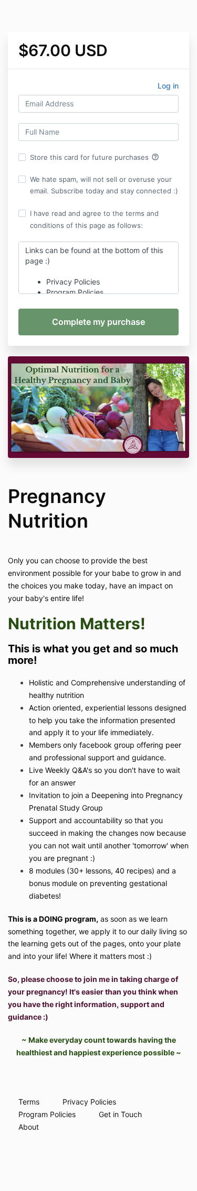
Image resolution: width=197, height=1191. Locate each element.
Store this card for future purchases (94, 157)
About (28, 1126)
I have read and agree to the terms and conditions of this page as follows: (94, 219)
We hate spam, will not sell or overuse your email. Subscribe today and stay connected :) (104, 185)
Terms (28, 1101)
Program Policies (47, 1114)
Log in (168, 85)
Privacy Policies (89, 1101)
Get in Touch (120, 1114)
